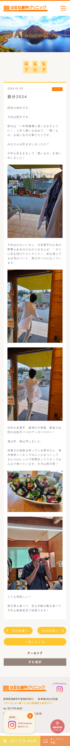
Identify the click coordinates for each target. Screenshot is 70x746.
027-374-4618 (14, 708)
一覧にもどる (35, 641)
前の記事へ (20, 630)
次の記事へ (50, 630)
